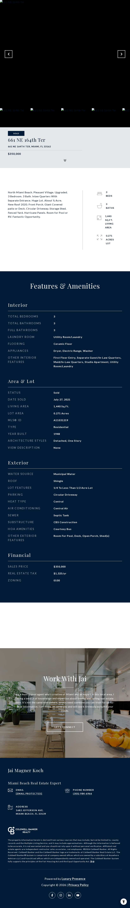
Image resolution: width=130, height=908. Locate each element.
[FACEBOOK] (52, 895)
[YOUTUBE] (78, 895)
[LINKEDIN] (69, 895)
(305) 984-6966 (82, 793)
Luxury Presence (73, 878)
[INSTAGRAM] (61, 895)
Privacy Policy (78, 885)
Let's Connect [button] (65, 727)
